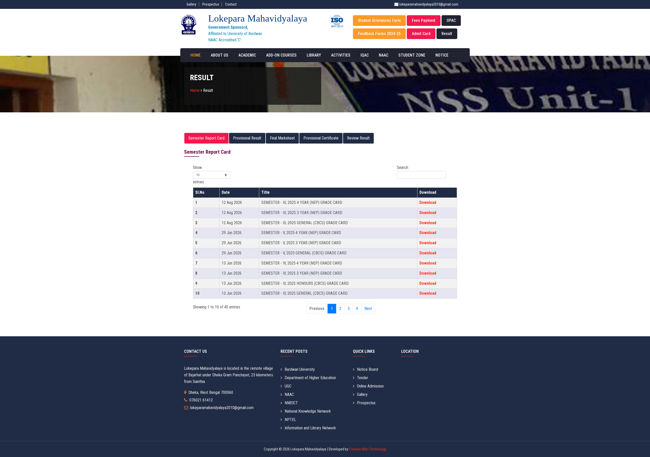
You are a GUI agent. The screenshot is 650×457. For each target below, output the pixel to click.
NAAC (383, 55)
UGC (288, 386)
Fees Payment (423, 20)
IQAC (365, 55)
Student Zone (411, 55)
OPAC (451, 20)
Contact (231, 4)
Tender (362, 377)
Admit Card (421, 33)
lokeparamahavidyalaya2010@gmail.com (428, 4)
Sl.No (199, 192)
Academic (247, 55)
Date (226, 192)
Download (427, 192)
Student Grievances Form (379, 20)
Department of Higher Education (310, 377)
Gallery (191, 4)
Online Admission (370, 386)
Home (195, 55)
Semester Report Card (206, 138)
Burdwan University (300, 369)
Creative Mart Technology (367, 449)
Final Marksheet (282, 138)
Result (447, 33)
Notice (441, 55)
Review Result (358, 138)
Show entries (198, 174)
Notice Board (367, 369)
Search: (403, 167)
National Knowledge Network (308, 411)
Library (314, 55)
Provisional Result (247, 138)
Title (265, 192)
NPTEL (290, 419)
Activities (340, 55)
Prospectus (210, 4)
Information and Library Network (310, 428)
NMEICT (291, 402)
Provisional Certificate (320, 138)
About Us (219, 55)
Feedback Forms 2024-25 (379, 33)
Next (368, 308)
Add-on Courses (281, 55)
